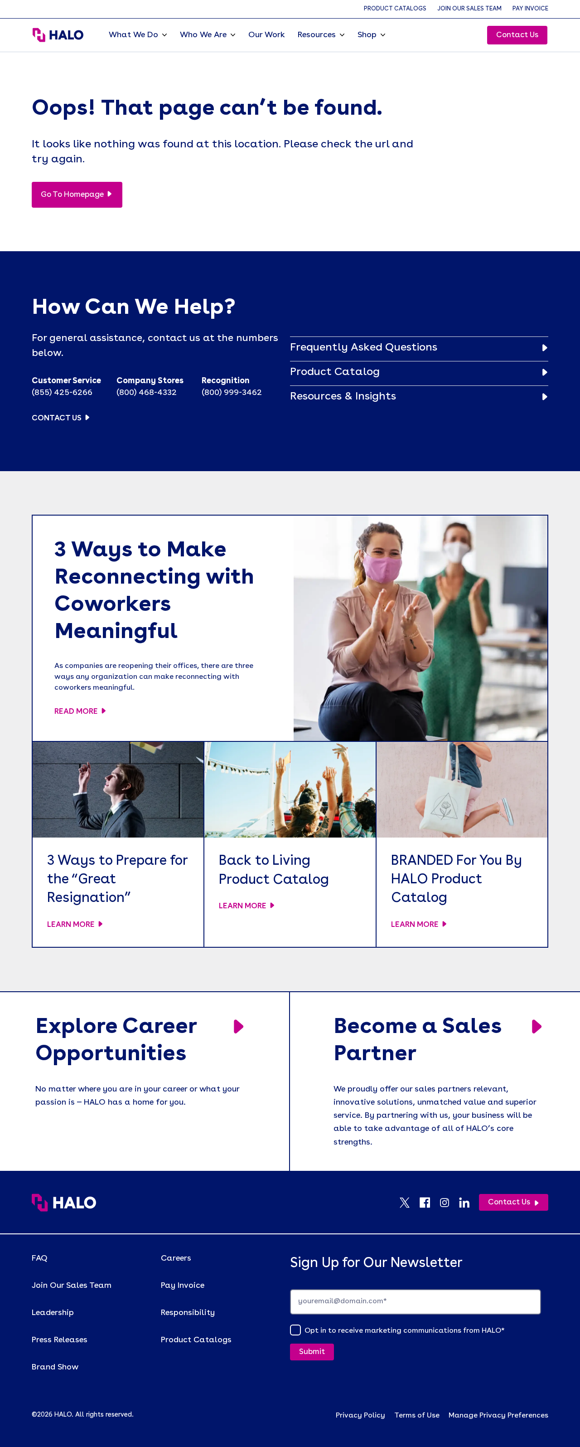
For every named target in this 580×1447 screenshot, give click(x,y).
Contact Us (517, 35)
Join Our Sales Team (469, 9)
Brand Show (55, 1367)
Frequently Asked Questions (363, 347)
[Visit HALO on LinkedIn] (469, 1202)
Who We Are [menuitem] (203, 35)
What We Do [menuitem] (133, 35)
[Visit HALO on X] (409, 1202)
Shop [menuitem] (367, 35)
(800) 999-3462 (232, 393)
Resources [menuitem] (317, 35)
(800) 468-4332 (146, 393)
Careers (176, 1258)
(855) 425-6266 (62, 393)
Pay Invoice (530, 9)
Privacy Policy (360, 1415)
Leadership (53, 1313)
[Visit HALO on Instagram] (449, 1202)
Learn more (71, 925)
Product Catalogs (395, 9)
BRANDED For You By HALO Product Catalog (456, 880)
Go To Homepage (72, 195)
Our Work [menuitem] (266, 35)
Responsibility (188, 1313)
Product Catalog (335, 372)
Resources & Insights (343, 396)
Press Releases (59, 1340)
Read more (76, 712)
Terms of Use (417, 1415)
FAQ (40, 1258)
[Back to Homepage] (64, 1203)
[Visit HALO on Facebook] (429, 1202)
